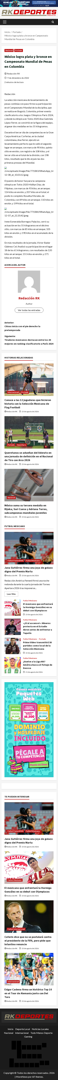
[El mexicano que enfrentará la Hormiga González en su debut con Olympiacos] (29, 867)
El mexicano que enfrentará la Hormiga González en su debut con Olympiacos (12, 607)
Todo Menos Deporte (41, 1032)
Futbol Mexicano (33, 560)
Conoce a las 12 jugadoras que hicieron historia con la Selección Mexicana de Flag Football (27, 403)
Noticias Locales (40, 1029)
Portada (18, 50)
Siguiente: (28, 340)
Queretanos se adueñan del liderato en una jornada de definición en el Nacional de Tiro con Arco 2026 (28, 456)
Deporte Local (22, 1029)
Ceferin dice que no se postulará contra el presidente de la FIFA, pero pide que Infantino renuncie (27, 940)
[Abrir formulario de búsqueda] (53, 22)
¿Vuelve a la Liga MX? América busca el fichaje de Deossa (12, 665)
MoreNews (22, 1076)
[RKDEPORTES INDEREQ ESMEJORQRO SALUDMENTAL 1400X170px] (29, 3)
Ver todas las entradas (29, 310)
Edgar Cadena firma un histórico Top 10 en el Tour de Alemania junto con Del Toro (28, 993)
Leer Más (12, 595)
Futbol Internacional (16, 929)
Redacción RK (13, 73)
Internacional (13, 392)
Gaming (28, 1036)
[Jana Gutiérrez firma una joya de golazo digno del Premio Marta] (29, 548)
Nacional (9, 50)
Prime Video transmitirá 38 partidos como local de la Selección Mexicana (12, 646)
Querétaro (21, 445)
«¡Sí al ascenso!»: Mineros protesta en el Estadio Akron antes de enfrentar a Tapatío (12, 627)
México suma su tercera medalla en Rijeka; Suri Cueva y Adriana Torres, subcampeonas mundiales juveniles (25, 509)
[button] (4, 22)
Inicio (10, 1029)
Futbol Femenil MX (15, 560)
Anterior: (22, 326)
